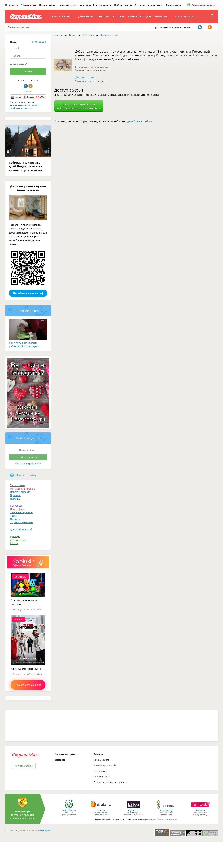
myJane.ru (133, 810)
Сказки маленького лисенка (24, 602)
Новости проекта (20, 492)
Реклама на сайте (64, 754)
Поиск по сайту (26, 475)
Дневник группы (86, 77)
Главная (58, 35)
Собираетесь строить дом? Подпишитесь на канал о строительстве (25, 166)
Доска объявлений (21, 529)
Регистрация (38, 41)
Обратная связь (101, 776)
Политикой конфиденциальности (24, 106)
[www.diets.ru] (101, 808)
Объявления (28, 5)
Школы (14, 543)
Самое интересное (21, 512)
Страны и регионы (21, 522)
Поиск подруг (48, 5)
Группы (103, 16)
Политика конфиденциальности (110, 782)
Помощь (15, 498)
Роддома (15, 536)
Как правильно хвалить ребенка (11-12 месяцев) (23, 344)
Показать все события (28, 685)
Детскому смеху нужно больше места (28, 188)
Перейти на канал (25, 293)
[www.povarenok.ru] (69, 808)
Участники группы (87, 81)
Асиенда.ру (166, 810)
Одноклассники (30, 86)
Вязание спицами (109, 35)
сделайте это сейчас (139, 121)
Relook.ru (200, 810)
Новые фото (17, 509)
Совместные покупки (203, 5)
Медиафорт (45, 830)
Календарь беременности (95, 5)
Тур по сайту (17, 485)
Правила (15, 495)
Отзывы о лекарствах (149, 5)
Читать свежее (61, 16)
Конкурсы (11, 5)
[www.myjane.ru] (133, 808)
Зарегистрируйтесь (78, 106)
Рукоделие (88, 35)
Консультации (139, 16)
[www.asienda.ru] (166, 808)
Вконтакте (26, 86)
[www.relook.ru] (200, 808)
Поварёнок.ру (69, 810)
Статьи (118, 16)
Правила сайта (101, 759)
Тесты (13, 515)
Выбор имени (123, 5)
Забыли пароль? (18, 63)
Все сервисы (173, 5)
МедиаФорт (22, 811)
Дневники (85, 16)
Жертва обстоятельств (26, 669)
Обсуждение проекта (22, 488)
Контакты (60, 759)
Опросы (15, 519)
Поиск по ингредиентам (28, 463)
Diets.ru (101, 810)
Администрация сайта (105, 765)
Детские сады (18, 540)
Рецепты (161, 16)
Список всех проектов (167, 819)
